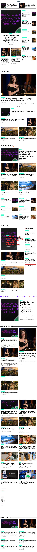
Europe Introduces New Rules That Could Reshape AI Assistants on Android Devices (27, 482)
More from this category (30, 266)
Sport (2, 499)
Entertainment (25, 20)
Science (2, 497)
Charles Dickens (9, 415)
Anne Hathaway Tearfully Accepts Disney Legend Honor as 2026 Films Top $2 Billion (30, 4)
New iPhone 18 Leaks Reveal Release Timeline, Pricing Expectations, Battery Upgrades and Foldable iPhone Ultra (27, 465)
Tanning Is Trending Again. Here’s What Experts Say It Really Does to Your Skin (25, 49)
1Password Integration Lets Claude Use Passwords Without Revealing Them (9, 482)
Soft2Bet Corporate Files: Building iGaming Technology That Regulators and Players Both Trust (12, 5)
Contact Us (2, 501)
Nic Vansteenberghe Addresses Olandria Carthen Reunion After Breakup (26, 40)
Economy (2, 496)
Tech (20, 462)
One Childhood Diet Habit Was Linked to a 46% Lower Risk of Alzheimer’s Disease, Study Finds (8, 465)
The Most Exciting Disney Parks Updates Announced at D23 (26, 32)
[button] (17, 106)
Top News (24, 46)
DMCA (2, 507)
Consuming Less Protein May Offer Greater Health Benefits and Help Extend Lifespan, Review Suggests (26, 58)
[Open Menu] (1, 1)
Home (2, 492)
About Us (2, 505)
